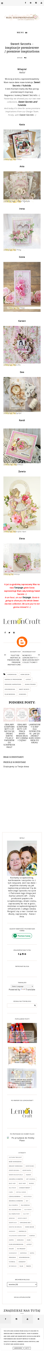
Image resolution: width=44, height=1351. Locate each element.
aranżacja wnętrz (16, 1179)
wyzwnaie (13, 1266)
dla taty (26, 1214)
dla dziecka (25, 1205)
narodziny (13, 1253)
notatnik (23, 1253)
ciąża (11, 1192)
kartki (11, 1240)
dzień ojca (13, 1222)
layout (28, 679)
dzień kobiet (22, 1218)
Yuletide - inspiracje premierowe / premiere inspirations (14, 660)
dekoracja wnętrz (16, 1201)
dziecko (12, 1218)
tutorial (12, 1261)
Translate (30, 989)
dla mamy (28, 1209)
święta (28, 1266)
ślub (21, 1266)
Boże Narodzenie (15, 1161)
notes (32, 1253)
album (28, 1174)
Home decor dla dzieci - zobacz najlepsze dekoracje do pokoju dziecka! (22, 1082)
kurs (29, 1240)
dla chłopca (13, 1205)
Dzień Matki (27, 1170)
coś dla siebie (21, 1192)
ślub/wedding (10, 694)
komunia (20, 1240)
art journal (30, 1179)
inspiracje (22, 1231)
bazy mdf (22, 1183)
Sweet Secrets (29, 95)
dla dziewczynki (15, 1209)
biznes (31, 1183)
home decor (25, 674)
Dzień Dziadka (14, 1170)
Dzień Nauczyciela (16, 1174)
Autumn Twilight (15, 1157)
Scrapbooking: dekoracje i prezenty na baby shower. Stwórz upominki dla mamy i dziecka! (22, 1058)
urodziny (22, 1261)
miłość (11, 1248)
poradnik (12, 1257)
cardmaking (12, 674)
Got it (27, 1348)
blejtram (12, 1187)
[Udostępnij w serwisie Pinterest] (14, 633)
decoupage (28, 1196)
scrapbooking (10, 689)
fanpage (18, 587)
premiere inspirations (13, 684)
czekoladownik (15, 1196)
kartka (32, 1235)
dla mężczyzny (14, 1214)
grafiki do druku (15, 1227)
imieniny (12, 1231)
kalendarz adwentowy (17, 1235)
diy (27, 1201)
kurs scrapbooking (16, 1244)
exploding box (25, 1222)
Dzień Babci (30, 1166)
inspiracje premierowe (13, 679)
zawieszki (22, 694)
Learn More (18, 1348)
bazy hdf (12, 1183)
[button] (22, 32)
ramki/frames (30, 684)
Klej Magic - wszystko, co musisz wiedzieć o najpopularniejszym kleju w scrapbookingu (22, 1036)
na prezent (21, 1248)
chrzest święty (24, 1187)
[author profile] (22, 641)
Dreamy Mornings (16, 1166)
